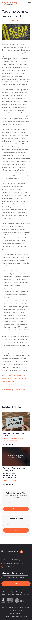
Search (16, 530)
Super (14, 480)
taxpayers (6, 440)
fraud (16, 21)
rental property (14, 440)
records (22, 438)
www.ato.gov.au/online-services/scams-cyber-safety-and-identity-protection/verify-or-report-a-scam (15, 387)
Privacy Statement (16, 613)
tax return (16, 438)
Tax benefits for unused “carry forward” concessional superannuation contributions (14, 473)
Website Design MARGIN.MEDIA (16, 616)
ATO (12, 21)
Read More (7, 444)
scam (19, 21)
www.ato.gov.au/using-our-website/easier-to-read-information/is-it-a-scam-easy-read (15, 378)
